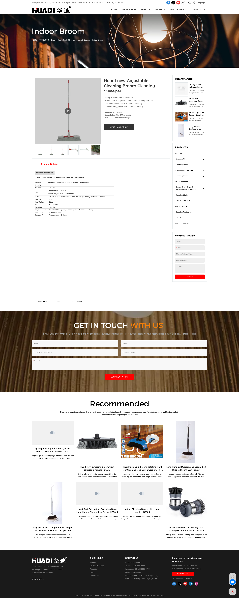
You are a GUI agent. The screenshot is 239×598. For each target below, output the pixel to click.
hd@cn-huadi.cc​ (137, 572)
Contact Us (94, 575)
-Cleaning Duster (181, 165)
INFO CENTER (177, 10)
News (92, 572)
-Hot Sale (178, 153)
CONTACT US (198, 9)
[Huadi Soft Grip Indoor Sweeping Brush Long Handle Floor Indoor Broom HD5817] (97, 493)
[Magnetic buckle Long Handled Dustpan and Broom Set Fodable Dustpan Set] (53, 503)
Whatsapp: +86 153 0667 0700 (137, 569)
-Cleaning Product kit (183, 212)
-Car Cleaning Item (182, 201)
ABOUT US (160, 9)
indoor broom (77, 301)
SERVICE (145, 9)
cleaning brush (41, 301)
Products (93, 563)
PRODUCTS (127, 10)
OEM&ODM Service (98, 566)
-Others (178, 218)
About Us (93, 569)
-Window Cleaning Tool (184, 170)
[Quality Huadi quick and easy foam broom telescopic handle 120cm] (53, 433)
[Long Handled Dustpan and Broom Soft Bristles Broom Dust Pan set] (186, 442)
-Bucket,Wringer (181, 206)
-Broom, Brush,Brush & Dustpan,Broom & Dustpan (70, 40)
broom (59, 301)
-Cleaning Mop (181, 159)
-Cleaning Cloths (181, 195)
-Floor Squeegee (181, 181)
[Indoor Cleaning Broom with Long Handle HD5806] (142, 493)
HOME (114, 9)
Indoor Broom (97, 40)
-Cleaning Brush (181, 176)
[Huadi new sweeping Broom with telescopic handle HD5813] (97, 442)
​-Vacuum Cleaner (182, 223)
